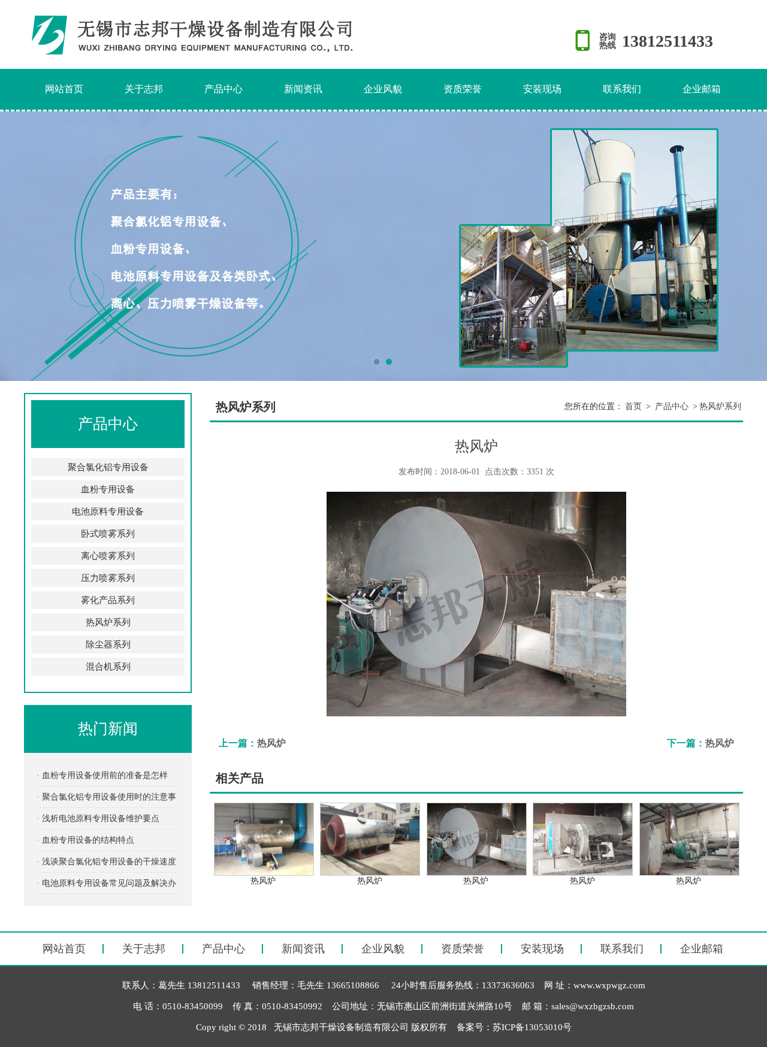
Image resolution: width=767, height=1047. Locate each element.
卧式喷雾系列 (108, 533)
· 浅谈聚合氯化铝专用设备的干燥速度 (106, 861)
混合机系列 (108, 666)
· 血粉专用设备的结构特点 (85, 840)
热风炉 (271, 743)
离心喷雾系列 (108, 556)
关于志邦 (144, 89)
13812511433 (667, 41)
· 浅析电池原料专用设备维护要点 (98, 818)
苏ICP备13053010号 (532, 1027)
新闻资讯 (303, 89)
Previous (21, 246)
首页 (633, 406)
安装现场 (542, 89)
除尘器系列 (108, 644)
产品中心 (223, 89)
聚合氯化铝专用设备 (108, 467)
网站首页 (64, 89)
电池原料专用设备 (108, 511)
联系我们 (622, 89)
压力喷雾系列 (108, 578)
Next (746, 246)
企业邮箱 (702, 89)
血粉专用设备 (108, 489)
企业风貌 (383, 89)
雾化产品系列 (108, 600)
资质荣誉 (462, 89)
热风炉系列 (108, 622)
